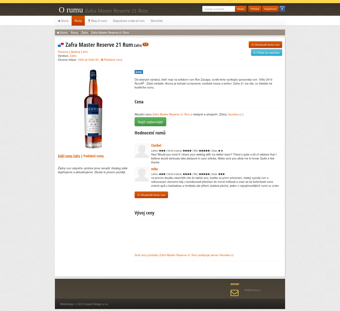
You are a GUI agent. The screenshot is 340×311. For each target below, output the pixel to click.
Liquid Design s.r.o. (97, 304)
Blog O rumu (99, 21)
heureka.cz (235, 114)
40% (85, 52)
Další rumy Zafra (69, 156)
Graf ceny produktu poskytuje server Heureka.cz (184, 255)
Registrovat (270, 8)
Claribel (156, 145)
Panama (63, 52)
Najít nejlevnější (150, 121)
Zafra (84, 32)
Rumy (78, 21)
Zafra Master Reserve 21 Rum (110, 32)
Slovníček (157, 21)
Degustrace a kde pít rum (129, 21)
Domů (64, 21)
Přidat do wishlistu (268, 52)
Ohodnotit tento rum (267, 45)
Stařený (75, 52)
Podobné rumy (112, 60)
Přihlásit (254, 8)
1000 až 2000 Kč (88, 60)
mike (154, 169)
